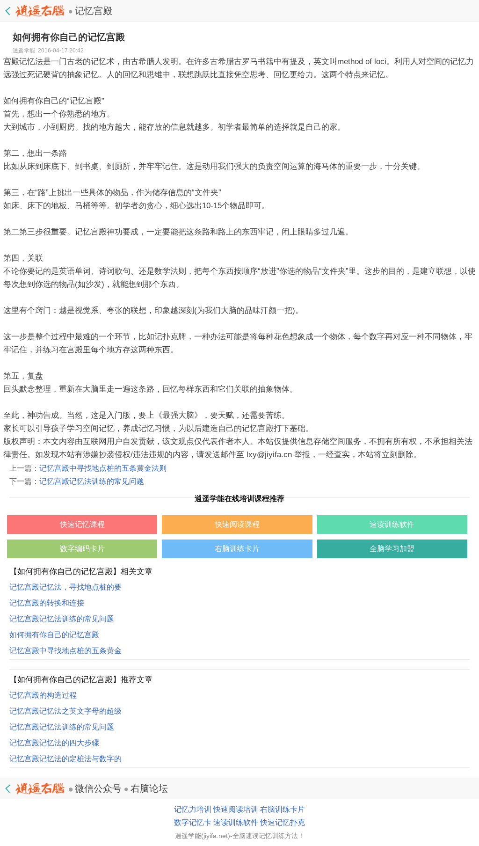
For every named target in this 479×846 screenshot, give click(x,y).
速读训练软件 (235, 822)
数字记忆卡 (192, 822)
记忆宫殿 (93, 11)
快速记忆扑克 (282, 822)
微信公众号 (98, 788)
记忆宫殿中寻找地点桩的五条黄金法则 (103, 468)
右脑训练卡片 (282, 809)
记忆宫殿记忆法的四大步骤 (54, 743)
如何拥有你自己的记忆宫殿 (54, 635)
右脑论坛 (149, 788)
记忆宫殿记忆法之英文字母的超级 (65, 711)
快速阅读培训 (235, 809)
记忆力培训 (192, 809)
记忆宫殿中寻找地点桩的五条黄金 (65, 651)
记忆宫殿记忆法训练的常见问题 (91, 481)
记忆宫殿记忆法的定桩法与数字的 (65, 759)
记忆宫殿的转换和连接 (46, 603)
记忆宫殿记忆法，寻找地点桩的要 (65, 587)
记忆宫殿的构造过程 (43, 695)
